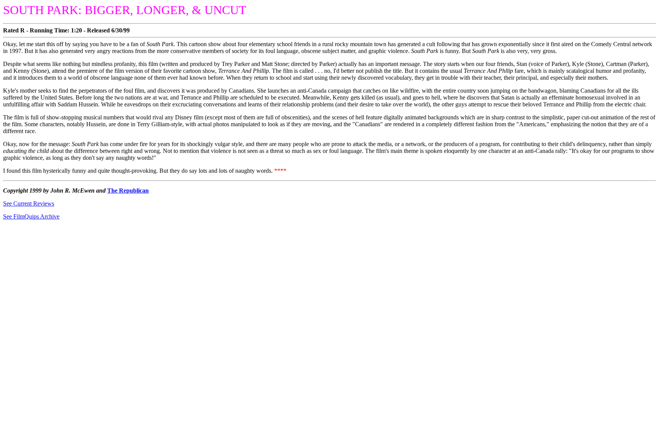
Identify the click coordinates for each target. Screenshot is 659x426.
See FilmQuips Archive (31, 216)
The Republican (128, 190)
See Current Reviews (28, 203)
